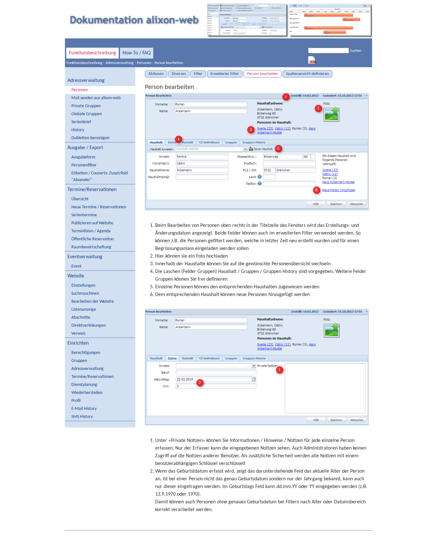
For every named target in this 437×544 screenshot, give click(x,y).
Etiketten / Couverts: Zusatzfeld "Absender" (99, 176)
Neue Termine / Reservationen (98, 207)
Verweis (78, 333)
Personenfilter (84, 165)
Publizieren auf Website (92, 223)
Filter (198, 74)
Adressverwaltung (120, 63)
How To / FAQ (137, 53)
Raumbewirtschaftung (91, 247)
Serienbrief (81, 122)
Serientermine (84, 215)
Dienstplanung (84, 384)
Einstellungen (83, 285)
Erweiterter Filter (225, 74)
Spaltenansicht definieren (307, 74)
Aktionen (156, 74)
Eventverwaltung (85, 257)
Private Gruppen (86, 106)
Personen (144, 63)
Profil (76, 400)
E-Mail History (84, 408)
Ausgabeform (83, 157)
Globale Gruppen (86, 114)
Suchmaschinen (85, 293)
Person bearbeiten (169, 63)
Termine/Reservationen (92, 189)
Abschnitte (80, 317)
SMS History (82, 416)
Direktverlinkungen (88, 325)
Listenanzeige (83, 309)
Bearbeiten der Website (92, 301)
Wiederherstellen (86, 392)
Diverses (179, 74)
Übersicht (80, 199)
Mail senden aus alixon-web (96, 98)
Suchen (355, 51)
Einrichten (78, 343)
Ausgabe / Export (85, 147)
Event (76, 266)
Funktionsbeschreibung (92, 53)
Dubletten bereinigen (90, 138)
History (77, 130)
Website (76, 276)
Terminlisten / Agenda (91, 231)
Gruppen (79, 360)
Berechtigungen (85, 352)
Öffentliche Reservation (92, 239)
